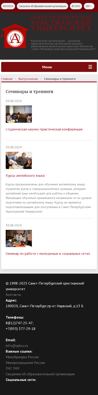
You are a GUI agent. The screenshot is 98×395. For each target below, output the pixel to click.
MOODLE (8, 6)
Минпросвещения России (25, 362)
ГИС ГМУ (12, 368)
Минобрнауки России (22, 357)
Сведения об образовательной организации (42, 6)
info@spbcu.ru (17, 345)
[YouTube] (18, 385)
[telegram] (26, 385)
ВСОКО (76, 6)
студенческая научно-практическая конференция (44, 129)
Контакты (13, 294)
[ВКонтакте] (9, 385)
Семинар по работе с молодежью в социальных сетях (48, 253)
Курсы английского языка (25, 175)
